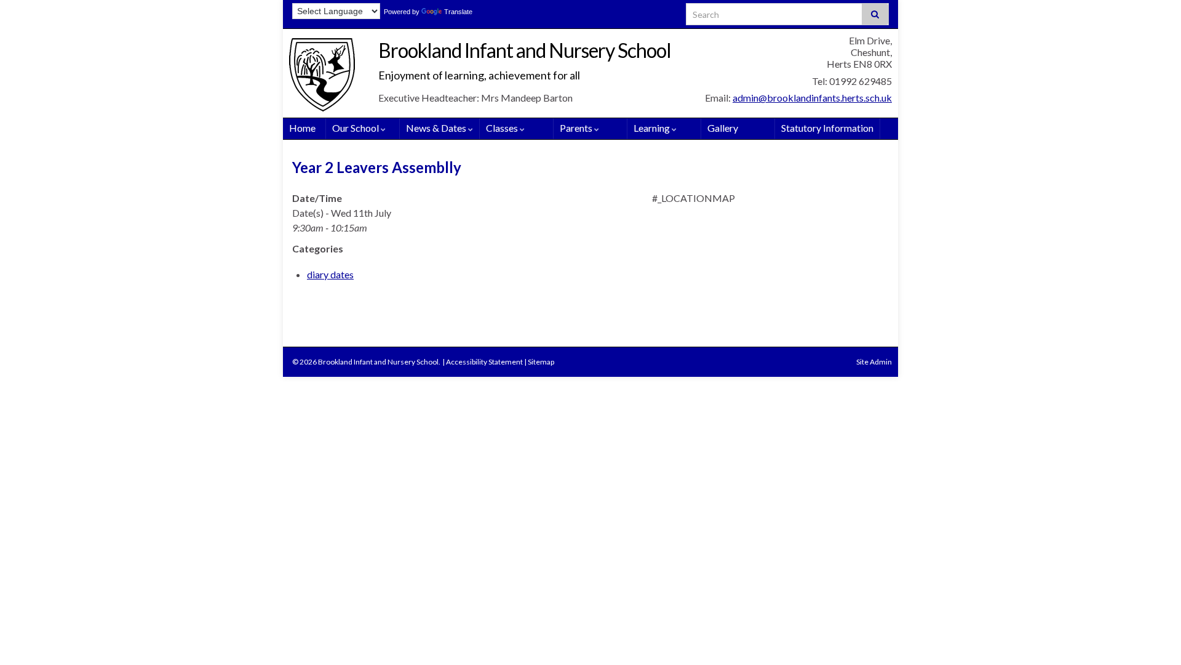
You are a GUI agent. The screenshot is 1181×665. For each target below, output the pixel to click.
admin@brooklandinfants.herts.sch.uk (812, 97)
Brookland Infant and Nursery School (524, 50)
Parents (577, 128)
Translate (458, 11)
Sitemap (541, 361)
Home (302, 128)
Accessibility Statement (484, 361)
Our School (356, 128)
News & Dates (437, 128)
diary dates (330, 274)
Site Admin (874, 361)
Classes (503, 128)
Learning (653, 128)
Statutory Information (827, 128)
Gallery (722, 128)
